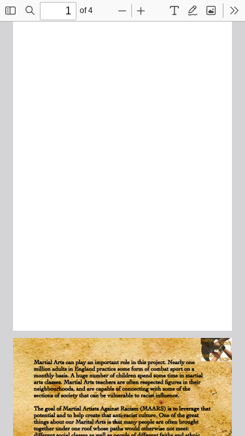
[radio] (174, 10)
